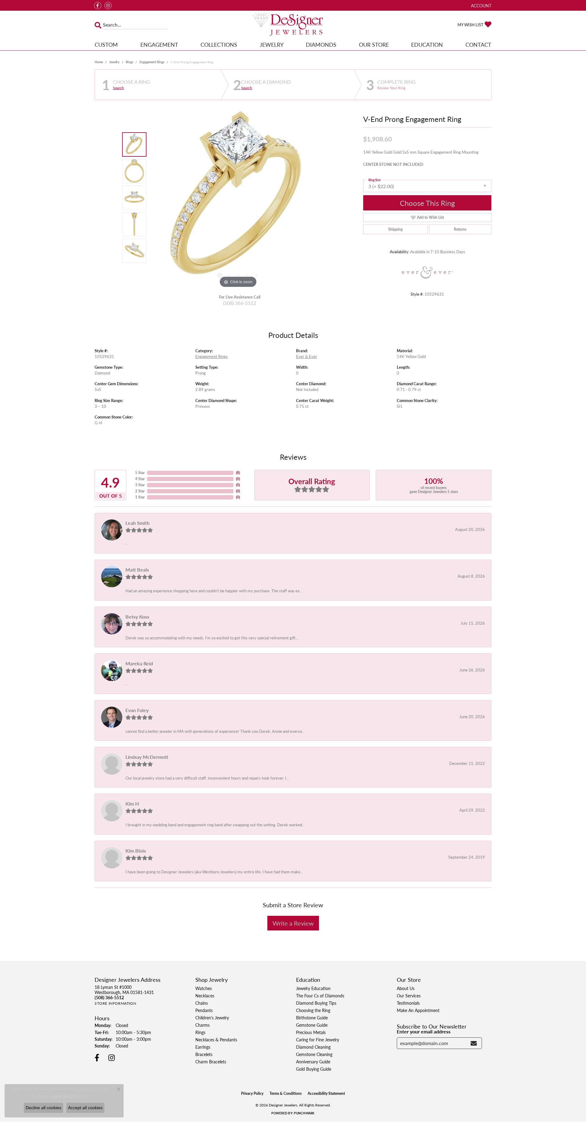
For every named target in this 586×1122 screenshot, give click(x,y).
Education (427, 44)
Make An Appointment (418, 1010)
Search (118, 88)
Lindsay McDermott (146, 756)
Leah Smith (137, 522)
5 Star (140, 472)
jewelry (114, 62)
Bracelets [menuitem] (203, 1054)
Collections (219, 44)
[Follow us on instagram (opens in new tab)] (108, 5)
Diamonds (321, 44)
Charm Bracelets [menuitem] (210, 1061)
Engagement (159, 44)
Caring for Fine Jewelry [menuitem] (317, 1039)
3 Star (140, 485)
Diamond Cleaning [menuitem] (313, 1047)
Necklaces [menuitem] (204, 995)
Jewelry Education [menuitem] (313, 988)
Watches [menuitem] (203, 988)
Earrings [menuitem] (202, 1047)
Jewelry (272, 44)
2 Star (140, 491)
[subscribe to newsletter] (474, 1043)
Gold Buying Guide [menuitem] (313, 1069)
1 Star (140, 497)
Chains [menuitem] (201, 1003)
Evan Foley (137, 710)
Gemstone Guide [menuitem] (311, 1025)
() (238, 472)
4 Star (140, 478)
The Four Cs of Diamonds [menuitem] (320, 995)
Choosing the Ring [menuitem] (313, 1010)
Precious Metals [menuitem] (311, 1032)
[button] (480, 5)
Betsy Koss (137, 616)
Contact (478, 44)
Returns (460, 229)
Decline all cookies (43, 1107)
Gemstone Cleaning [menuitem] (314, 1054)
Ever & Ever (306, 356)
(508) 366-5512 (239, 302)
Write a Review (293, 923)
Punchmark (304, 1113)
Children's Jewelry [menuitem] (212, 1017)
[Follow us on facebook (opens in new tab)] (97, 5)
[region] (238, 197)
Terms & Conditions (285, 1093)
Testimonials (408, 1003)
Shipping (395, 229)
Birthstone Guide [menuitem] (312, 1017)
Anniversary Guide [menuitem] (313, 1061)
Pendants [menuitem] (204, 1010)
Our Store (374, 44)
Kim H (132, 803)
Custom (106, 44)
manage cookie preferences (59, 1095)
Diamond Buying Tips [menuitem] (316, 1003)
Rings (129, 62)
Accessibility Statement (326, 1093)
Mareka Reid (139, 663)
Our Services (409, 995)
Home (99, 62)
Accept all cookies (85, 1107)
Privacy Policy (252, 1093)
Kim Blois (135, 850)
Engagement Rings (151, 62)
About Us (405, 988)
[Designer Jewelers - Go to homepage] (293, 25)
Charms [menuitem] (202, 1025)
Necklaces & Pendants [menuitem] (216, 1039)
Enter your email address (423, 1031)
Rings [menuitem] (200, 1032)
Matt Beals (137, 569)
